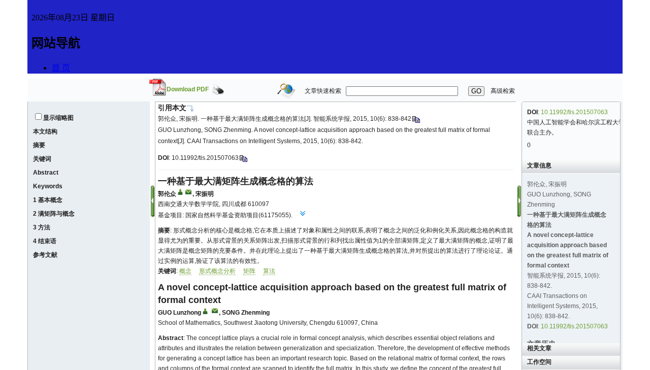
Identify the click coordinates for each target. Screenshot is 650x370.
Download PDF (188, 89)
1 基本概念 (47, 200)
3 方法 (41, 227)
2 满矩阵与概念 (54, 213)
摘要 (39, 145)
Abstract (45, 172)
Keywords (47, 186)
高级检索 (503, 90)
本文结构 (45, 131)
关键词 (42, 158)
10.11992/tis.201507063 (205, 157)
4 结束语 (44, 241)
